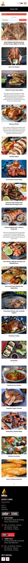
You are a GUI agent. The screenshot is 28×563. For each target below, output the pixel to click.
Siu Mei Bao (14, 360)
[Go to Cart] (21, 3)
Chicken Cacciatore (14, 456)
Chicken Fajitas (14, 156)
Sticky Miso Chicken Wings (14, 431)
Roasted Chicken (14, 527)
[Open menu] (25, 3)
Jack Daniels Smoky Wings (14, 179)
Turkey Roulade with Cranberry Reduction (14, 228)
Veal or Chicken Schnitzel (14, 479)
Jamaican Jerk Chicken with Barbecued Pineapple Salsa (14, 203)
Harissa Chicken (14, 124)
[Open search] (18, 3)
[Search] (22, 20)
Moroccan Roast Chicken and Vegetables (14, 287)
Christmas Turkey (14, 336)
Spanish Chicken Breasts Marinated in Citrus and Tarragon (14, 503)
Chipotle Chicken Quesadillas (14, 90)
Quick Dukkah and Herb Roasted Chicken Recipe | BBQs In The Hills (14, 43)
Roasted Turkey (14, 550)
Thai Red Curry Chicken (14, 385)
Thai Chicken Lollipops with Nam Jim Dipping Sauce (14, 262)
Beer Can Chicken (14, 67)
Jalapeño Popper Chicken (14, 408)
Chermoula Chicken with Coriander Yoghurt (14, 312)
